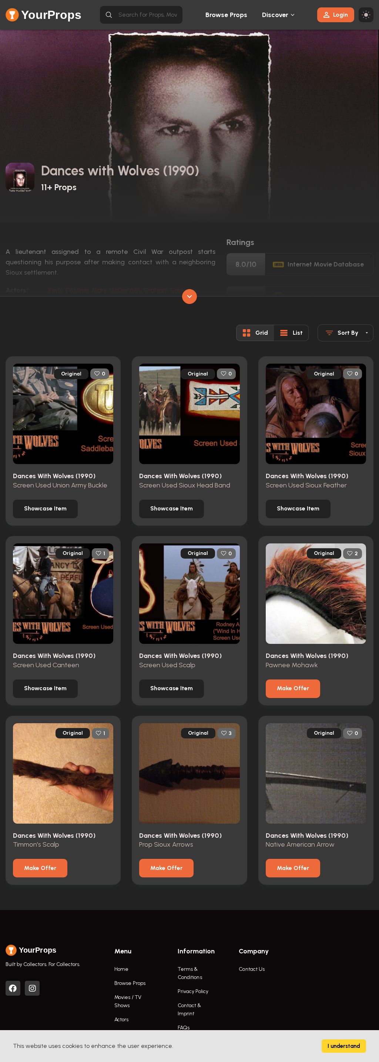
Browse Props (226, 15)
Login (340, 14)
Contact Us (252, 969)
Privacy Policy (193, 991)
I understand (344, 1046)
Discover (275, 15)
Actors (121, 1019)
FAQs (184, 1028)
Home (121, 969)
